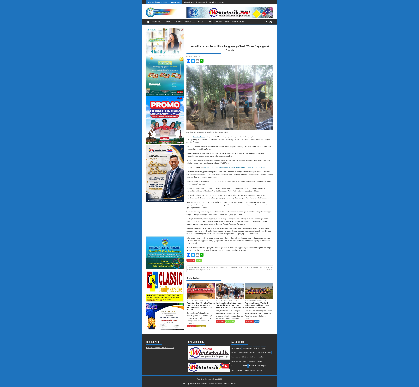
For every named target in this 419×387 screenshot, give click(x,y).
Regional (199, 260)
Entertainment (243, 353)
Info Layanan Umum (264, 353)
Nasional (252, 357)
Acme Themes (230, 383)
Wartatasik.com (199, 137)
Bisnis (227, 22)
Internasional (235, 357)
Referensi (252, 361)
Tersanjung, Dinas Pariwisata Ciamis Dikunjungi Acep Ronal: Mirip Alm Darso (234, 167)
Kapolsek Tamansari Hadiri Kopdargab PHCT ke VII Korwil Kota (252, 268)
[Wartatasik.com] (148, 21)
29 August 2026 (193, 300)
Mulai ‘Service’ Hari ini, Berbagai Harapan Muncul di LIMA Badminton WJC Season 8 (207, 268)
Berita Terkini (191, 260)
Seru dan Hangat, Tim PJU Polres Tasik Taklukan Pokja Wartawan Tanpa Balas (212, 2)
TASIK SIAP (252, 366)
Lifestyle (245, 357)
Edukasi (200, 22)
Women (259, 370)
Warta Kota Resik (236, 370)
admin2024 (204, 300)
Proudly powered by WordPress (195, 383)
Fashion (252, 353)
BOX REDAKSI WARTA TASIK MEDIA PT (160, 348)
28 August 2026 (251, 300)
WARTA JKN (218, 22)
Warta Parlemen (238, 22)
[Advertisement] (229, 35)
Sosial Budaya (190, 22)
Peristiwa (169, 22)
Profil (244, 361)
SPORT (209, 22)
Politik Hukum (157, 22)
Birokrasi (179, 22)
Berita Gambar (236, 348)
